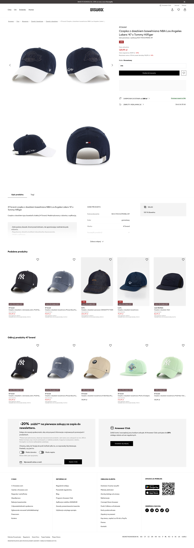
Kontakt (104, 526)
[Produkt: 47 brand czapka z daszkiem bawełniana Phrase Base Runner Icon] (61, 281)
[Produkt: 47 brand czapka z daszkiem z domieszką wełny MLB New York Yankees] (24, 281)
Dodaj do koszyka (149, 73)
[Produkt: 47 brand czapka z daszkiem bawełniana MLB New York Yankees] (170, 367)
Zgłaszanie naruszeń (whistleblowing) (25, 510)
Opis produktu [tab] (17, 194)
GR (152, 537)
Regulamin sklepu (62, 486)
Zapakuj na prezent (108, 514)
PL (165, 537)
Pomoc (103, 522)
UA (179, 537)
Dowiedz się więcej (122, 444)
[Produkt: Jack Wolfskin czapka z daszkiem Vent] (170, 281)
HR (156, 537)
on (15, 10)
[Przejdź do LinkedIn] (167, 510)
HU (159, 537)
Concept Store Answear (109, 502)
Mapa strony (56, 537)
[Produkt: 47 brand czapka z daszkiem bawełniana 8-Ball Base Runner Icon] (97, 367)
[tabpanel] (97, 221)
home (31, 10)
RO (169, 537)
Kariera (14, 518)
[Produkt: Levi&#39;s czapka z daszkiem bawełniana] (133, 281)
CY (145, 537)
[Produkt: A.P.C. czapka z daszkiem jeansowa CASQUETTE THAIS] (97, 281)
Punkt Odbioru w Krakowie (110, 506)
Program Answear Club (64, 498)
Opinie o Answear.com (19, 490)
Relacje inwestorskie (18, 502)
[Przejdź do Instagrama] (152, 510)
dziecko (22, 10)
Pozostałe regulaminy (64, 490)
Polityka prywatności (14, 537)
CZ (148, 537)
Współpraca (15, 498)
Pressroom (15, 514)
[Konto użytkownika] (172, 9)
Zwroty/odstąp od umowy (110, 494)
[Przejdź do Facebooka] (147, 510)
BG (141, 537)
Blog (57, 494)
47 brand (123, 27)
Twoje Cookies (45, 537)
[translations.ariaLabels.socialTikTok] (162, 510)
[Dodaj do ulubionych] (183, 73)
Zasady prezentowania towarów (68, 506)
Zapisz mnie (73, 462)
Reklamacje (105, 498)
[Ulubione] (178, 9)
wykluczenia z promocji (40, 442)
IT (162, 537)
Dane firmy (35, 537)
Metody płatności (107, 490)
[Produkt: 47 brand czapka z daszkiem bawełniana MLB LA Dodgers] (133, 367)
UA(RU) (184, 537)
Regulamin (26, 537)
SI (172, 537)
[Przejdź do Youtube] (157, 510)
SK (175, 537)
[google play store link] (152, 487)
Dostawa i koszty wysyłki (110, 486)
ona (9, 10)
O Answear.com (17, 486)
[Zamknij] (184, 2)
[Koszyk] (185, 9)
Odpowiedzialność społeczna (22, 506)
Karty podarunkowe (108, 510)
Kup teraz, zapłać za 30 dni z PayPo (114, 518)
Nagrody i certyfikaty (19, 494)
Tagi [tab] (32, 194)
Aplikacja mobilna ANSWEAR (66, 502)
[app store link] (152, 492)
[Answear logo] (97, 9)
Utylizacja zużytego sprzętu (66, 510)
